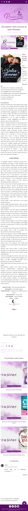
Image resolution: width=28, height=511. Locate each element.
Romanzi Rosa (5, 352)
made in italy (11, 351)
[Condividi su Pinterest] (12, 346)
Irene (6, 465)
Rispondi (25, 474)
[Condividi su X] (9, 346)
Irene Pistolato (12, 349)
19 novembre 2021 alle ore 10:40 (10, 466)
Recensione (19, 351)
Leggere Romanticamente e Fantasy (12, 508)
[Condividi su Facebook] (6, 346)
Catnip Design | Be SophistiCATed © (18, 509)
